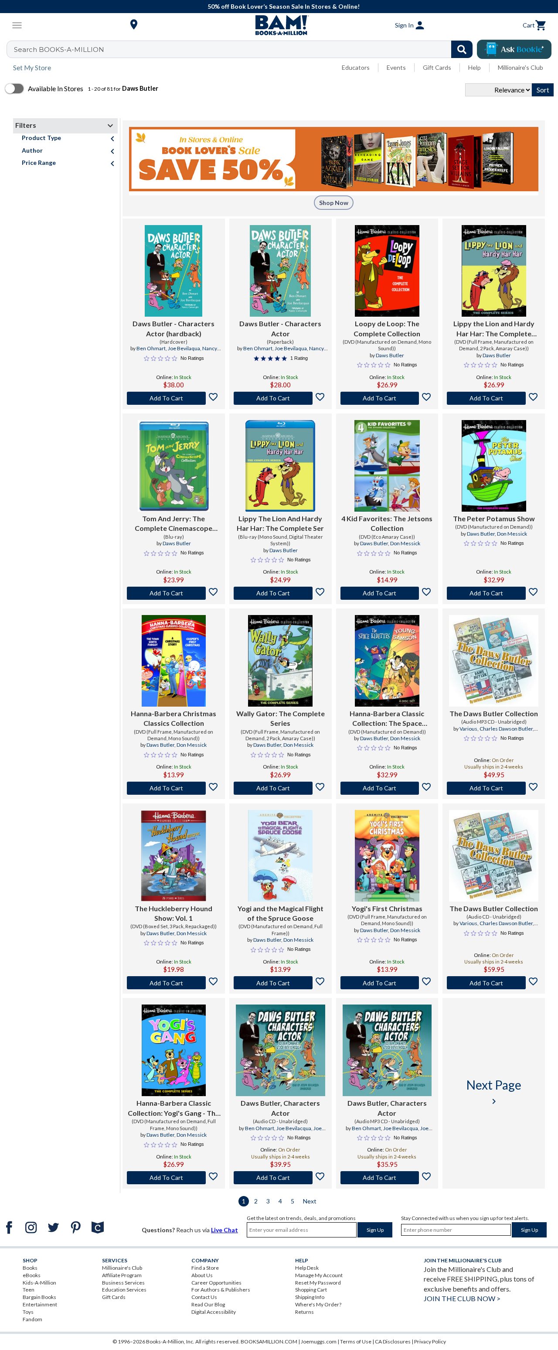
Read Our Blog (208, 1304)
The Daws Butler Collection (493, 713)
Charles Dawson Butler (506, 728)
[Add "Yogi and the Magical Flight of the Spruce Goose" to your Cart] (280, 982)
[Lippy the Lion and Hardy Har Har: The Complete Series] (493, 271)
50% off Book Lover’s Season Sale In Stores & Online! (284, 6)
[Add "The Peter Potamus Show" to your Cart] (494, 593)
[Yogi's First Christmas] (387, 856)
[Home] (279, 25)
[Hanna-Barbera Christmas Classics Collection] (174, 661)
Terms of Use (355, 1341)
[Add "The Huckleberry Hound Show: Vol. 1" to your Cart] (174, 982)
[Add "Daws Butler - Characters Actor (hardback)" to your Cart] (174, 398)
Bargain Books (39, 1297)
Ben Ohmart (151, 348)
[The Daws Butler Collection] (494, 661)
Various (468, 728)
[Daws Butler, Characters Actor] (280, 1050)
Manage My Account (319, 1275)
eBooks (32, 1275)
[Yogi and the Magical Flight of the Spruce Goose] (280, 856)
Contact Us (204, 1297)
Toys (28, 1312)
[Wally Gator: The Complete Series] (280, 661)
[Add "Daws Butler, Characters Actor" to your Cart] (280, 1177)
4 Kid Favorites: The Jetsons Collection (386, 523)
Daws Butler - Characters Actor (280, 328)
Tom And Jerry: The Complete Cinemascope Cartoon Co (173, 523)
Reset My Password (318, 1282)
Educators (356, 67)
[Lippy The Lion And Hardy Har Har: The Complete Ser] (280, 466)
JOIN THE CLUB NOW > (462, 1298)
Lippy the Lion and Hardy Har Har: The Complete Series (493, 328)
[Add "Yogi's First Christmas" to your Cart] (387, 982)
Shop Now (333, 202)
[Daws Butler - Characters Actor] (280, 271)
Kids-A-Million (39, 1282)
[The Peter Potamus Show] (493, 466)
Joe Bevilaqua (184, 348)
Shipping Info (309, 1297)
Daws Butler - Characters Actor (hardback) (173, 328)
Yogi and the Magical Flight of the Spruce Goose (280, 913)
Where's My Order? (318, 1304)
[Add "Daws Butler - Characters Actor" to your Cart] (280, 398)
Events (396, 67)
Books (30, 1268)
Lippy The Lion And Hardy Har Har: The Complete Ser (280, 523)
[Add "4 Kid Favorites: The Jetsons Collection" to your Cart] (387, 593)
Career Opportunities (216, 1282)
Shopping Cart (311, 1289)
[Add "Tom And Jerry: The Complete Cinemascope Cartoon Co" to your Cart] (174, 593)
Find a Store (205, 1268)
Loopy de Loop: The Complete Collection (387, 328)
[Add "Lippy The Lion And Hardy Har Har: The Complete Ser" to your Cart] (280, 593)
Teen (28, 1289)
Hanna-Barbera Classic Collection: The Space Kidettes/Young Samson (387, 718)
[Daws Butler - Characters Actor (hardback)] (173, 271)
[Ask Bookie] (514, 49)
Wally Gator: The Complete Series (280, 718)
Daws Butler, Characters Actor (280, 1108)
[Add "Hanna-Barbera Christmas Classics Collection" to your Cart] (174, 788)
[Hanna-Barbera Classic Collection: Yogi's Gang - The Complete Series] (174, 1050)
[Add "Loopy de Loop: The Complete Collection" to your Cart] (387, 398)
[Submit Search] (462, 49)
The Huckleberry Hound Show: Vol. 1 (173, 913)
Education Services (124, 1289)
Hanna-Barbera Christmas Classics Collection (173, 718)
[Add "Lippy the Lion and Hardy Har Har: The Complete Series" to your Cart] (494, 398)
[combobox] (245, 49)
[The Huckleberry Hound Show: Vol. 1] (174, 856)
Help (474, 67)
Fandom (32, 1319)
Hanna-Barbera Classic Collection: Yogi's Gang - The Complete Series (173, 1108)
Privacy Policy (430, 1341)
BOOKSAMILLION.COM (269, 1341)
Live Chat (224, 1230)
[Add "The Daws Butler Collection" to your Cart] (494, 788)
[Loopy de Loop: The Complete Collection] (387, 271)
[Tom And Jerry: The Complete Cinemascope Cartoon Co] (174, 466)
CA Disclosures (393, 1341)
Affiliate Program (122, 1275)
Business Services (123, 1282)
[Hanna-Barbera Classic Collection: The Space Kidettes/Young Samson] (387, 661)
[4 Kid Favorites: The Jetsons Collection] (387, 466)
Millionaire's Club (520, 67)
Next (309, 1201)
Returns (304, 1312)
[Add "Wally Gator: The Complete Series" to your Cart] (280, 788)
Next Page (493, 1092)
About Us (202, 1275)
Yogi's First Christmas (387, 908)
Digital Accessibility (213, 1312)
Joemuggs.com (319, 1341)
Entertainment (40, 1304)
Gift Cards (437, 67)
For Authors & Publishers (220, 1289)
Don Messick (405, 543)
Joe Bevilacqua (293, 1128)
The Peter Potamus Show (494, 518)
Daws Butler (390, 355)
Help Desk (307, 1268)
